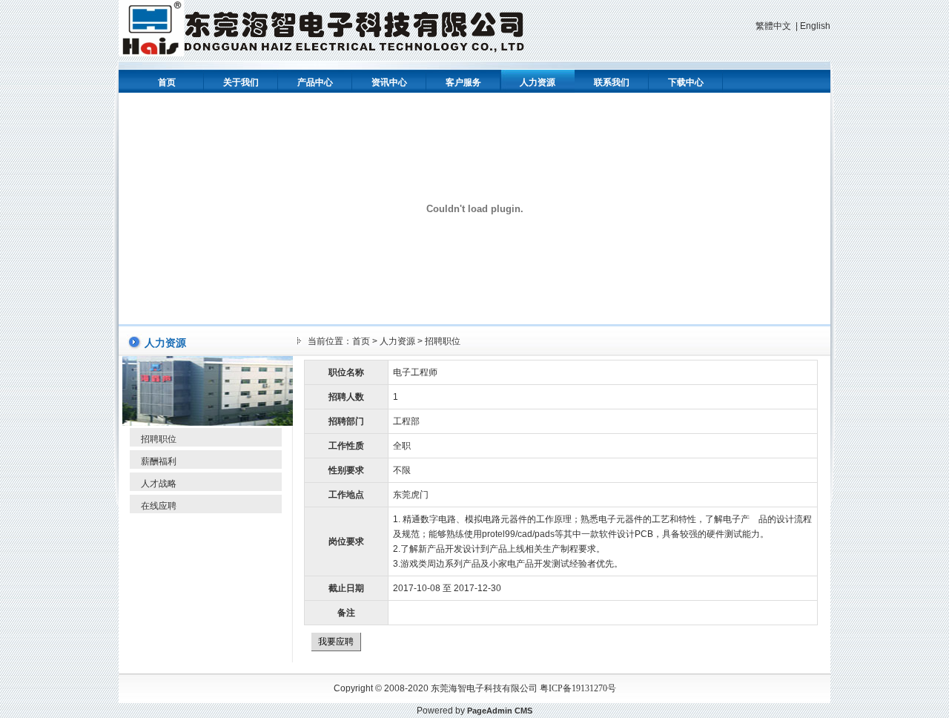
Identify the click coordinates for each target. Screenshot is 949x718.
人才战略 (158, 483)
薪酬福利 (158, 461)
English (815, 26)
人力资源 (537, 82)
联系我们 (611, 82)
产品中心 (315, 82)
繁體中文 (773, 26)
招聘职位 (158, 439)
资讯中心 (389, 82)
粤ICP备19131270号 (578, 688)
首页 (167, 82)
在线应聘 (158, 506)
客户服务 (463, 82)
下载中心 (686, 82)
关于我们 (241, 82)
